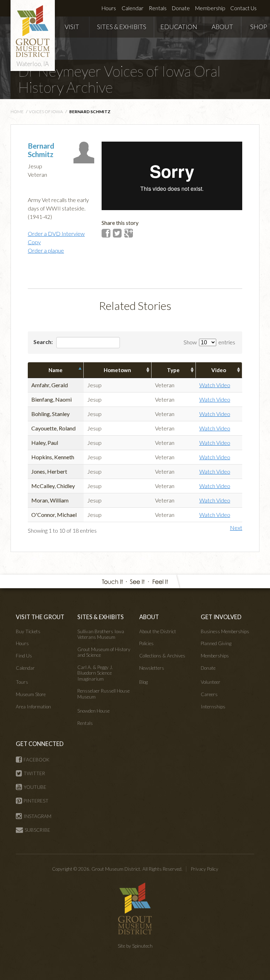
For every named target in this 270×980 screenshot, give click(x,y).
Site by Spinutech (135, 946)
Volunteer (210, 682)
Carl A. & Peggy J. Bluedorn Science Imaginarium (95, 673)
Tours (22, 682)
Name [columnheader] (56, 370)
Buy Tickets (28, 631)
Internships (213, 706)
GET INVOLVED (221, 617)
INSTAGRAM (37, 816)
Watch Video (214, 385)
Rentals (158, 8)
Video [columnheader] (218, 370)
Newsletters (151, 668)
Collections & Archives (162, 655)
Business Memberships (225, 631)
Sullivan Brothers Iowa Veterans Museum (100, 634)
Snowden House (93, 711)
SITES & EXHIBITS (121, 27)
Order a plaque (46, 250)
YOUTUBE (35, 787)
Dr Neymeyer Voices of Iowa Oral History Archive (119, 79)
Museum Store (31, 694)
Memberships (215, 655)
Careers (209, 694)
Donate (181, 8)
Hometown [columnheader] (117, 370)
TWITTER (34, 773)
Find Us (24, 655)
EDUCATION (178, 27)
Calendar (132, 8)
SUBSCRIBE (37, 830)
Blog (143, 682)
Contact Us (243, 8)
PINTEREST (36, 801)
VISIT (72, 27)
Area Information (33, 706)
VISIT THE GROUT (40, 617)
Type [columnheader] (173, 370)
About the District (157, 631)
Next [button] (236, 527)
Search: (43, 341)
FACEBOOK (37, 759)
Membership (210, 8)
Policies (146, 643)
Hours (109, 8)
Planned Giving (216, 643)
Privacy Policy (204, 869)
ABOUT (222, 27)
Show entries (209, 342)
